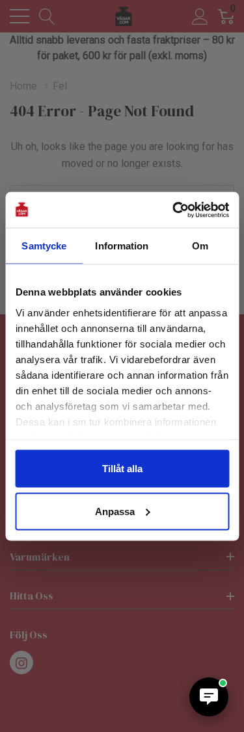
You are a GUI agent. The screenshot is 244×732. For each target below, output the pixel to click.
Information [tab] (121, 245)
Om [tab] (200, 245)
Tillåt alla (122, 468)
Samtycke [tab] (43, 245)
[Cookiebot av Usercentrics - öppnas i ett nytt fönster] (173, 209)
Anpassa (115, 510)
